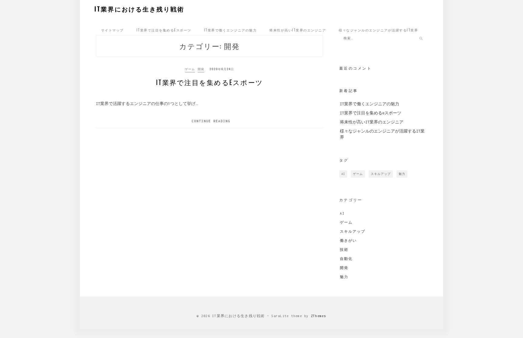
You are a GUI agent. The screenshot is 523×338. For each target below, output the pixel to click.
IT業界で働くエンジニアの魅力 (230, 30)
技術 (344, 249)
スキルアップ (381, 174)
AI (343, 174)
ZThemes (318, 316)
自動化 (346, 259)
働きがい (348, 240)
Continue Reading (211, 121)
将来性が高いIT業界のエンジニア (297, 30)
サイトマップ (112, 30)
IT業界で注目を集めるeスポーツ (164, 30)
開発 (201, 69)
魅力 (402, 174)
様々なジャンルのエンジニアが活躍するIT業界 (378, 30)
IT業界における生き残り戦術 (139, 8)
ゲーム (190, 69)
